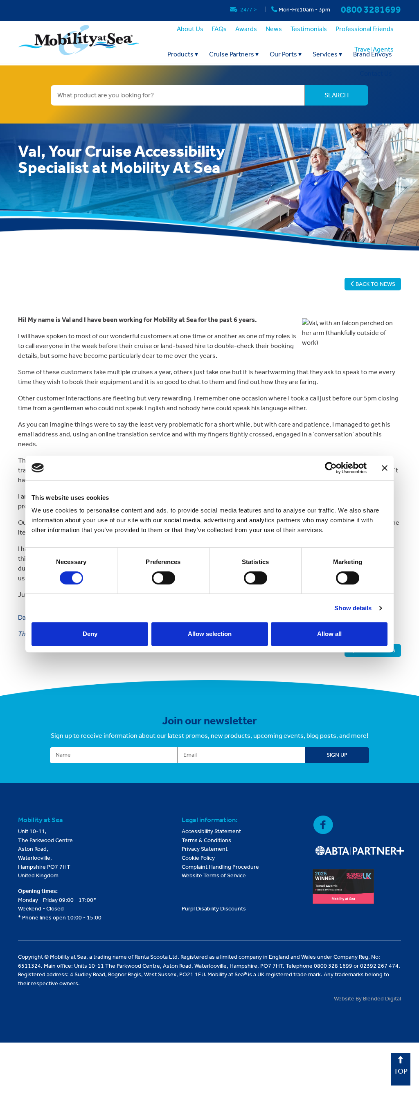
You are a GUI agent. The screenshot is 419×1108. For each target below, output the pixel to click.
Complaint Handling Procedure (220, 866)
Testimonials (309, 29)
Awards (246, 29)
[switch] (163, 577)
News (274, 29)
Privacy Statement (205, 848)
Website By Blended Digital (367, 998)
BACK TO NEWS (374, 284)
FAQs (219, 29)
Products (182, 54)
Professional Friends (365, 29)
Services (327, 54)
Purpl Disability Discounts (214, 908)
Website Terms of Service (214, 875)
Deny (90, 633)
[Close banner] (384, 468)
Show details (353, 608)
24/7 (248, 9)
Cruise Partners (234, 54)
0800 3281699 (371, 9)
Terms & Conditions (206, 840)
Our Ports (286, 54)
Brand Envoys (372, 54)
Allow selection (210, 633)
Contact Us (376, 73)
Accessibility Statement (211, 831)
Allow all (329, 633)
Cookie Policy (198, 857)
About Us (190, 29)
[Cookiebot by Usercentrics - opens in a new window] (331, 468)
